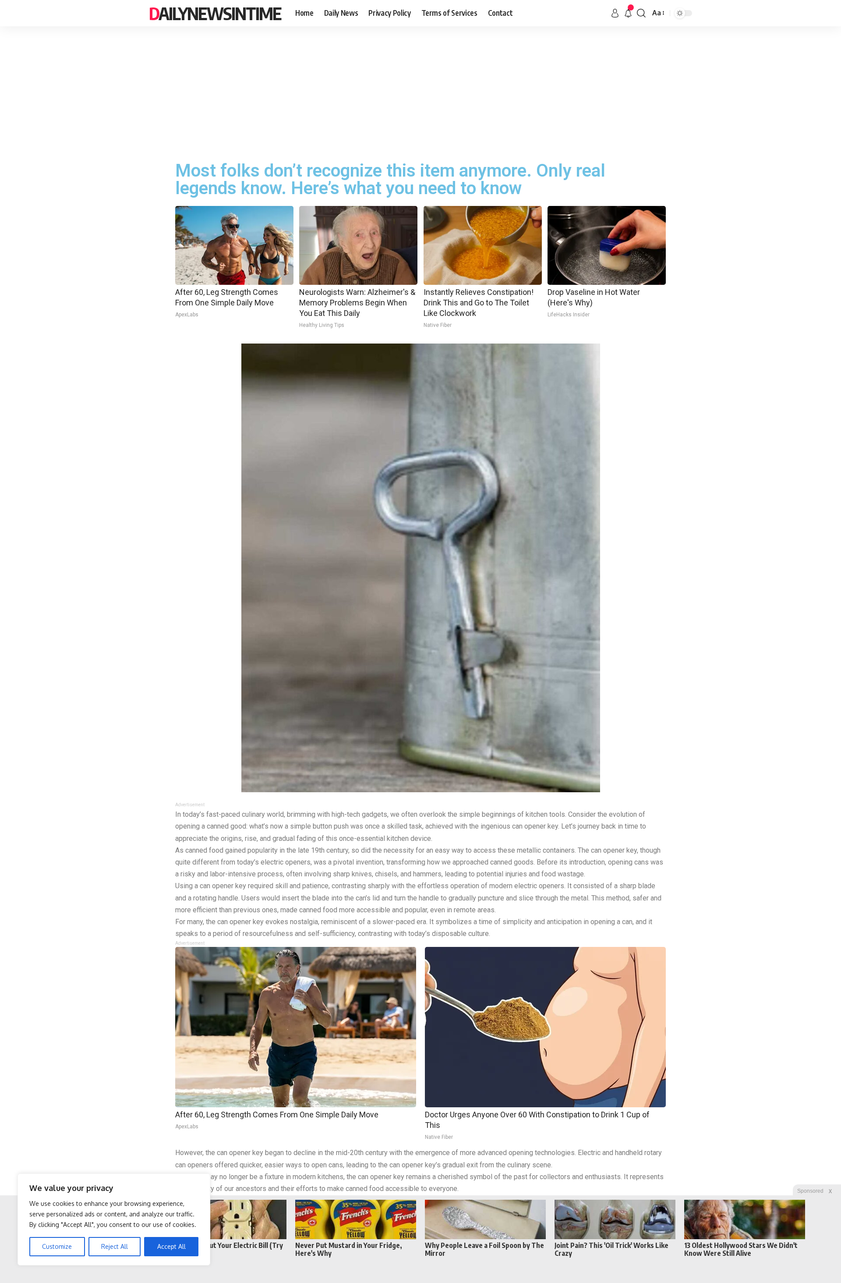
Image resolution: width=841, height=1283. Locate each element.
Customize (57, 1246)
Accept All (171, 1246)
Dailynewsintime (215, 13)
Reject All (114, 1246)
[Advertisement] (420, 92)
